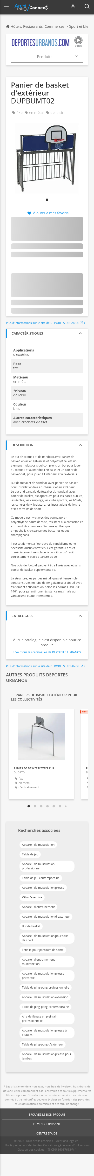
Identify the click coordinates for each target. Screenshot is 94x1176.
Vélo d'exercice (32, 897)
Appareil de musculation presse (43, 888)
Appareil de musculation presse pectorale (43, 975)
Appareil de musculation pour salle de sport (45, 938)
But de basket (31, 926)
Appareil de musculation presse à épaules (44, 1032)
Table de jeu (30, 854)
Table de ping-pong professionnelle (45, 987)
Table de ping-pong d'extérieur (42, 1044)
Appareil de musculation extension (45, 997)
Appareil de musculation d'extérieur (46, 917)
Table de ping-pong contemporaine (45, 1007)
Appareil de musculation (38, 845)
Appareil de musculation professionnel (38, 866)
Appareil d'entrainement (38, 907)
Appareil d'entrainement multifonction (38, 961)
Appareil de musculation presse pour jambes (46, 1056)
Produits (45, 56)
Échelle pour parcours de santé (43, 950)
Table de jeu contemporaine (41, 878)
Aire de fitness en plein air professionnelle (39, 1018)
